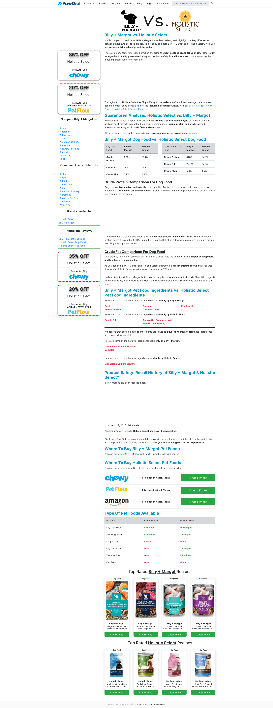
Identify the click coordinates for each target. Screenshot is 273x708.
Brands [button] (88, 3)
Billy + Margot (66, 222)
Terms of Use (112, 704)
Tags (149, 3)
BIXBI (62, 158)
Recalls (129, 3)
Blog (139, 3)
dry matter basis (188, 133)
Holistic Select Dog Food (72, 242)
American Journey (69, 141)
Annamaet (65, 145)
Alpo (62, 138)
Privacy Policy (126, 704)
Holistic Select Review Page (129, 109)
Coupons (115, 3)
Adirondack (66, 135)
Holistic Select (66, 219)
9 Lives (64, 174)
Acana (63, 128)
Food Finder (163, 3)
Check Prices (198, 478)
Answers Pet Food (69, 148)
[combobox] (190, 3)
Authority (65, 152)
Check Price (116, 634)
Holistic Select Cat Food (72, 245)
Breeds (102, 3)
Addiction (65, 131)
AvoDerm (65, 155)
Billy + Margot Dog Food (72, 238)
